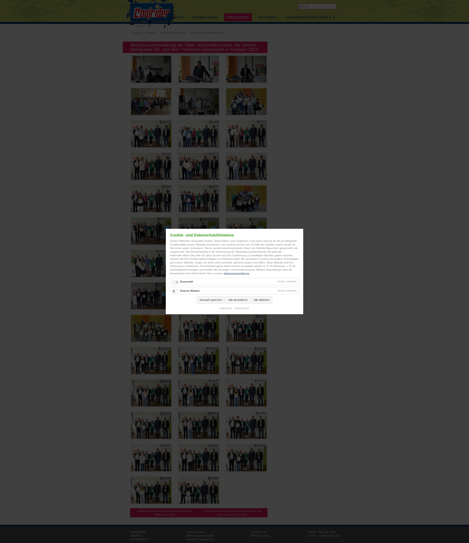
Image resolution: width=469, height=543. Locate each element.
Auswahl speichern (211, 300)
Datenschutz (242, 308)
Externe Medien (190, 290)
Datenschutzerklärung (236, 273)
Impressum (225, 308)
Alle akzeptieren (238, 300)
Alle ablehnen (262, 300)
